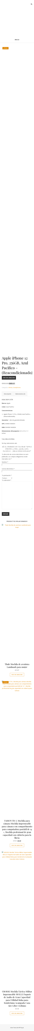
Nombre (5, 462)
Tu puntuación (7, 475)
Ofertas (10, 387)
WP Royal (21, 1027)
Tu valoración (6, 480)
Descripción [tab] (7, 394)
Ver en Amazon (9, 378)
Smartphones (17, 387)
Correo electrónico (8, 469)
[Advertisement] (17, 18)
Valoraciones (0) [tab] (20, 394)
